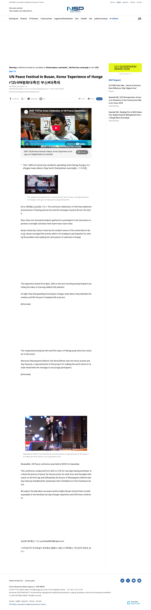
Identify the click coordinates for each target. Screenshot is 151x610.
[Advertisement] (75, 42)
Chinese (132, 2)
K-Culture (114, 18)
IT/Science (33, 18)
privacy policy (30, 580)
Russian (139, 2)
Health (84, 18)
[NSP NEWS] (75, 9)
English (119, 2)
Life (90, 18)
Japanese (125, 2)
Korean (112, 2)
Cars (77, 18)
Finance (23, 18)
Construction (46, 18)
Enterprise (13, 18)
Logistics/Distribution (63, 18)
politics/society (101, 18)
